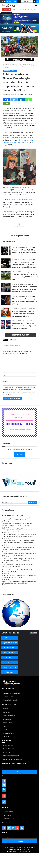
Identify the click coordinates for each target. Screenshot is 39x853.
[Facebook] (6, 99)
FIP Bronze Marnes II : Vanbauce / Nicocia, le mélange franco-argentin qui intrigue (24, 301)
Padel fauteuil (12, 339)
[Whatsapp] (28, 99)
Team (30, 851)
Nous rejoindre (24, 851)
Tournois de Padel (8, 812)
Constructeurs (7, 719)
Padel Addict (7, 815)
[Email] (6, 103)
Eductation (6, 736)
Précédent (7, 59)
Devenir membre (12, 1)
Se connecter (7, 752)
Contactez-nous (8, 696)
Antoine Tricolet (27, 284)
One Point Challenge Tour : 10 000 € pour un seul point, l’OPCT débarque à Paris (25, 277)
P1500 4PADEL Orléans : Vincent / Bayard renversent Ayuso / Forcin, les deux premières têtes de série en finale (18, 542)
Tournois (3, 1)
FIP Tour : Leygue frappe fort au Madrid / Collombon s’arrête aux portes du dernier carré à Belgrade (24, 264)
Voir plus (5, 708)
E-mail (5, 381)
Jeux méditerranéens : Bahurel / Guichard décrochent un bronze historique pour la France (23, 313)
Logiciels (5, 726)
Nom (5, 375)
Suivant (31, 59)
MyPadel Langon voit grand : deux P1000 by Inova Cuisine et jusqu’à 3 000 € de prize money (24, 325)
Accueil (6, 64)
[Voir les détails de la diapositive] (19, 59)
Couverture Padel (8, 733)
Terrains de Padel (8, 818)
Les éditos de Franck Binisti (11, 693)
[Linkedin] (21, 99)
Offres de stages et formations (12, 759)
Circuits (5, 729)
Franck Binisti (26, 321)
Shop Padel (6, 712)
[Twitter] (14, 99)
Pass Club (16, 851)
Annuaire (9, 851)
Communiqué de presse (13, 95)
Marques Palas (7, 722)
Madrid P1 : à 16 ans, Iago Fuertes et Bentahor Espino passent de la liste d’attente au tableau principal (24, 10)
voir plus (34, 633)
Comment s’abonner (9, 749)
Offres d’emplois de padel (11, 756)
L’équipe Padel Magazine (10, 700)
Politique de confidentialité (22, 849)
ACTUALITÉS (12, 64)
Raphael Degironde (28, 247)
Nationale (14, 71)
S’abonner (19, 454)
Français (25, 1)
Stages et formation (9, 715)
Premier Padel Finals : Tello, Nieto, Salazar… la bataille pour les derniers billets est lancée (24, 252)
